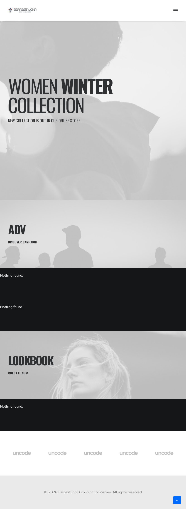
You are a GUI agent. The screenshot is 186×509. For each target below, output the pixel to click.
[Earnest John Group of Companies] (25, 10)
